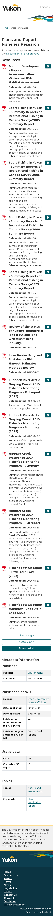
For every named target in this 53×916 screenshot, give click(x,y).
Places (8, 891)
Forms (7, 881)
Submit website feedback (38, 912)
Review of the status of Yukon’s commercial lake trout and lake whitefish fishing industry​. (26, 335)
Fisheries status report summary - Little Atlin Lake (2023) (25, 609)
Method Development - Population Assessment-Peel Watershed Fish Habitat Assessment (25, 74)
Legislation (10, 888)
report (31, 805)
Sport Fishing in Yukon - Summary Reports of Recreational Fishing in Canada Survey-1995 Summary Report (26, 280)
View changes (26, 635)
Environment (35, 672)
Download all (26, 648)
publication (34, 802)
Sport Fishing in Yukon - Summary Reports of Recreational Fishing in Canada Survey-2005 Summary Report (26, 116)
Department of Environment (22, 53)
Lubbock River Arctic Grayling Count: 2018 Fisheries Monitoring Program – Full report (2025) (24, 388)
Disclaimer (10, 901)
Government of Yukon (39, 908)
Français (44, 7)
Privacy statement (14, 904)
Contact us (10, 895)
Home (7, 872)
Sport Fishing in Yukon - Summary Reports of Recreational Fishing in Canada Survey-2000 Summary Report (26, 225)
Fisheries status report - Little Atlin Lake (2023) (25, 572)
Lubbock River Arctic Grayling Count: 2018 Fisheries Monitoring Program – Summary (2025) (24, 423)
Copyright (10, 898)
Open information (20, 28)
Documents (11, 875)
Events (8, 878)
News (7, 885)
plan (30, 799)
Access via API (26, 642)
